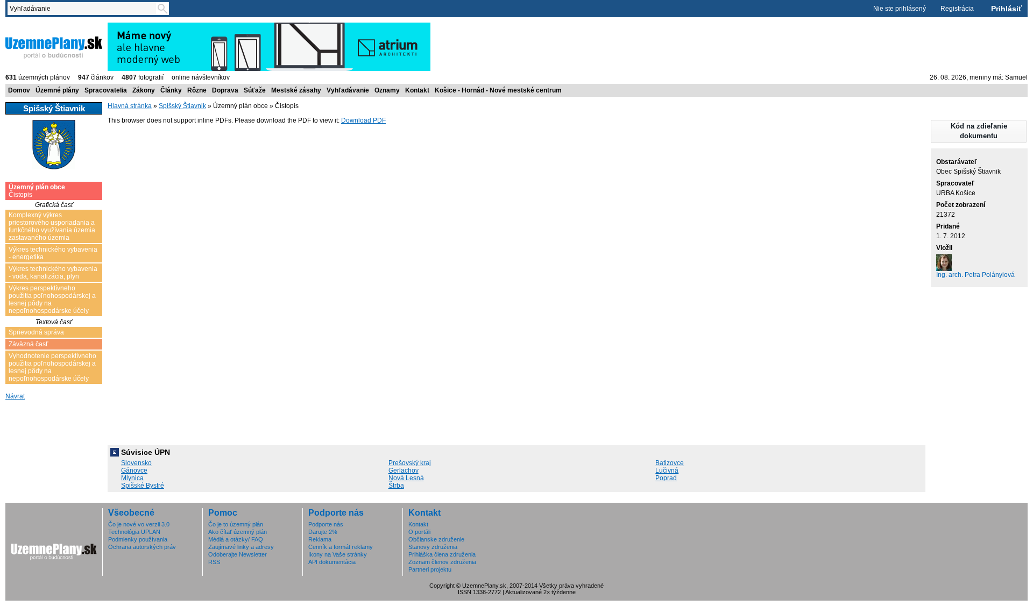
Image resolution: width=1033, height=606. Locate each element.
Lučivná (666, 470)
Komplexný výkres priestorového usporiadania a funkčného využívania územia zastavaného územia (52, 226)
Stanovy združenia (432, 547)
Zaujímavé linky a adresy (241, 547)
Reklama (319, 539)
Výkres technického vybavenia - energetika (53, 253)
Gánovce (134, 470)
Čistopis (37, 190)
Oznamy (387, 90)
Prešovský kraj (409, 463)
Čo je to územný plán (235, 524)
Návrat (15, 396)
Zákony (143, 90)
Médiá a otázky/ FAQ (235, 539)
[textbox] (84, 8)
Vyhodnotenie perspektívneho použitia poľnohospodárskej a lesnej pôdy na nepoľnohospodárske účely (52, 367)
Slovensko (136, 463)
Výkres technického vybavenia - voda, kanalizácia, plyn (53, 272)
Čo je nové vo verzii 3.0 (138, 524)
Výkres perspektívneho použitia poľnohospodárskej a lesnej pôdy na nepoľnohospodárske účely (52, 299)
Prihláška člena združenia (442, 554)
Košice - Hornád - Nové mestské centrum (498, 90)
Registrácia (957, 8)
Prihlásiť (1006, 8)
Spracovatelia (105, 90)
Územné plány (57, 90)
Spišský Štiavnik (182, 106)
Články (171, 90)
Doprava (225, 90)
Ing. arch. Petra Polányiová (975, 275)
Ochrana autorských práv (142, 547)
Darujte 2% (322, 532)
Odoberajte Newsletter (237, 554)
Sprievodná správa (36, 332)
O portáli (419, 532)
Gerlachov (403, 470)
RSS (214, 562)
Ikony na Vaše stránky (337, 554)
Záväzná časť (28, 344)
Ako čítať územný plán (237, 532)
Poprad (666, 478)
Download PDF (363, 120)
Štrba (396, 485)
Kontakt (417, 90)
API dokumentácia (332, 562)
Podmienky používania (137, 539)
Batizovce (669, 463)
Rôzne (197, 90)
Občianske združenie (436, 539)
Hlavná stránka (130, 106)
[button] (979, 131)
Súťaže (255, 90)
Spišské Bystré (142, 485)
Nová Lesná (406, 478)
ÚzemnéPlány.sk (30, 26)
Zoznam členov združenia (442, 562)
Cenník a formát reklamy (340, 547)
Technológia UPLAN (134, 532)
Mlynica (132, 478)
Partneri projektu (429, 569)
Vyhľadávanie (348, 90)
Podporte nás (325, 524)
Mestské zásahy (296, 90)
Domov (19, 90)
